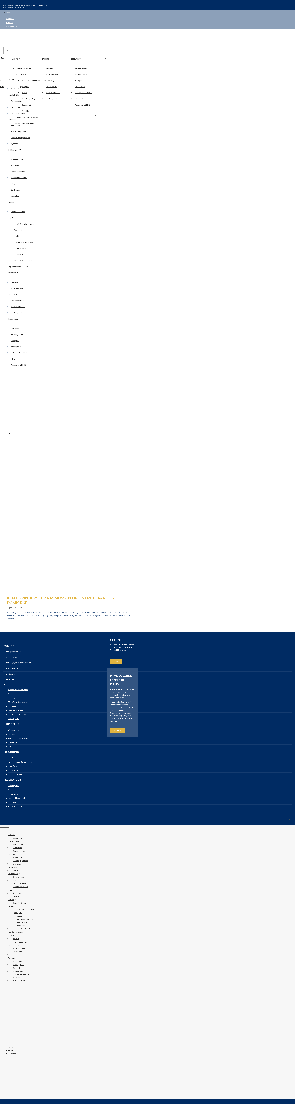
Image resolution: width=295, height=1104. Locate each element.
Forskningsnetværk (53, 99)
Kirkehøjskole (80, 87)
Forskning (45, 59)
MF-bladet (79, 99)
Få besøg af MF (81, 74)
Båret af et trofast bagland (17, 702)
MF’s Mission (15, 107)
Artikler (24, 93)
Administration (16, 101)
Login (290, 819)
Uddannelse (13, 150)
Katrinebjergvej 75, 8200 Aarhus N (26, 5)
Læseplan (15, 196)
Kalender (10, 19)
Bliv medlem (11, 27)
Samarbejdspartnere (19, 132)
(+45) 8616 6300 (8, 5)
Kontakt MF (10, 679)
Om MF (11, 79)
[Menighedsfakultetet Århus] (19, 54)
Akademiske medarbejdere (18, 690)
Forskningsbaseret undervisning (20, 762)
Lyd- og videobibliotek (83, 93)
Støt (116, 662)
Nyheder (14, 144)
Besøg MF (79, 81)
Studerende (15, 190)
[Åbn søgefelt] (3, 58)
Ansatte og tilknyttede (31, 99)
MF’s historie (15, 125)
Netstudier (15, 165)
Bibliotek (49, 68)
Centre (15, 59)
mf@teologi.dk (43, 5)
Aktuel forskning (52, 87)
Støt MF (9, 23)
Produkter (26, 111)
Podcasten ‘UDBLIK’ (82, 105)
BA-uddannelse (17, 159)
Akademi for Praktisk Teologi (18, 738)
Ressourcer (74, 59)
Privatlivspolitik (13, 719)
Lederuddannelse (18, 172)
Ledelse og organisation (20, 138)
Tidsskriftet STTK (53, 93)
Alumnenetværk (81, 68)
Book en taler (27, 105)
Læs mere (118, 730)
